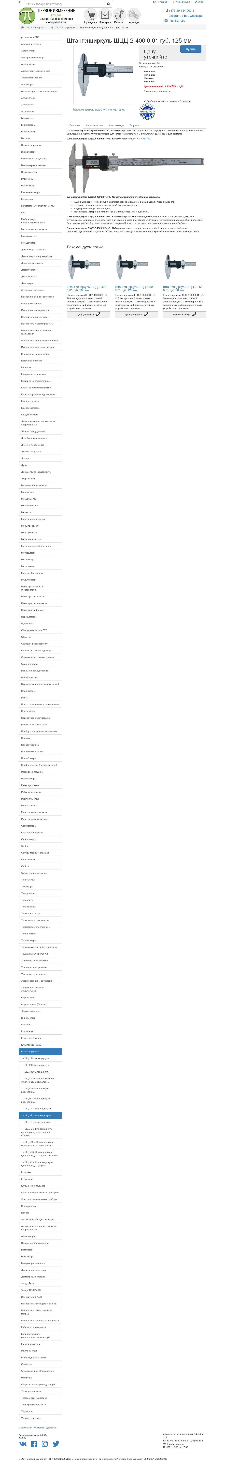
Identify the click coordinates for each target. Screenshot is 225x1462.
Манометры (27, 492)
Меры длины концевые (33, 518)
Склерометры (28, 839)
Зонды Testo (28, 1283)
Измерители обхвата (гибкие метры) (36, 1312)
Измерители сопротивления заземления (36, 332)
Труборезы (27, 1411)
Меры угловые (29, 532)
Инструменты (28, 1205)
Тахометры (27, 886)
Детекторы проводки (32, 262)
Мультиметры (28, 579)
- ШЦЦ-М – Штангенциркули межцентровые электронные (37, 1143)
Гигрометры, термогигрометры (38, 205)
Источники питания (31, 360)
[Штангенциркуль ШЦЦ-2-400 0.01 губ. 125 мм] (103, 74)
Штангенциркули (30, 1051)
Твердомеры (28, 893)
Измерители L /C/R (31, 1296)
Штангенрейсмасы (31, 1044)
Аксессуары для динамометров (38, 1219)
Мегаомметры (29, 498)
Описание (75, 125)
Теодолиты (27, 899)
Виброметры (28, 151)
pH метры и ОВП (30, 37)
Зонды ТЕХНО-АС (31, 1290)
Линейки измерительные (34, 438)
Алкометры (27, 84)
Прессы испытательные (34, 724)
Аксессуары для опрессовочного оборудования (38, 1227)
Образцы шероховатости (34, 643)
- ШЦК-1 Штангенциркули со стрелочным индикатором (37, 1080)
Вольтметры (27, 1256)
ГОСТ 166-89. (143, 138)
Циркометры (28, 1017)
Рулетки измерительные (34, 812)
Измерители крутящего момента (38, 1303)
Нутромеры (27, 623)
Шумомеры (27, 1178)
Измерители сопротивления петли (39, 340)
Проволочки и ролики (32, 751)
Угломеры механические (34, 960)
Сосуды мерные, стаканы (35, 852)
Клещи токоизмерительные (36, 380)
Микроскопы (28, 566)
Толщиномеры (29, 933)
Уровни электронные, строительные (32, 989)
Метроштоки (28, 552)
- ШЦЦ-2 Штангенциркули (36, 1115)
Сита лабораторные (32, 832)
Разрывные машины (32, 771)
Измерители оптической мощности (40, 1320)
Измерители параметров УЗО (37, 323)
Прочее (25, 1212)
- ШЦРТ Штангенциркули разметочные (35, 1100)
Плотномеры (28, 711)
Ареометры (27, 104)
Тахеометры (28, 879)
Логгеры (25, 458)
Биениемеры (28, 124)
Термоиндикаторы (31, 913)
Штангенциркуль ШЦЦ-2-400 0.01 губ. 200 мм (86, 288)
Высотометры (28, 185)
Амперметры (28, 1236)
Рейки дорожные (30, 785)
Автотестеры (28, 50)
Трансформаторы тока (33, 1404)
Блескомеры (28, 131)
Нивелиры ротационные (34, 603)
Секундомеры (28, 825)
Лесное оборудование (33, 431)
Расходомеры (28, 778)
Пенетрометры (29, 677)
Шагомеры (27, 1031)
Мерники (26, 512)
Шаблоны (26, 1024)
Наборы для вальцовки (33, 1357)
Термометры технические (35, 920)
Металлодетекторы (31, 539)
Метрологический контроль (36, 545)
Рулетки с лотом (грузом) (34, 818)
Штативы (26, 1172)
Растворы (26, 1377)
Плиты (24, 697)
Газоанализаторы (30, 192)
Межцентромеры (30, 505)
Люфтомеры (28, 478)
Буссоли (25, 138)
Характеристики (94, 125)
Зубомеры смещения (32, 289)
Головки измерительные (34, 229)
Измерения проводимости (35, 310)
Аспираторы (27, 111)
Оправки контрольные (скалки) (38, 657)
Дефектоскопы (29, 269)
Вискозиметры (29, 171)
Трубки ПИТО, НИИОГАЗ (34, 953)
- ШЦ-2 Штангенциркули (35, 1064)
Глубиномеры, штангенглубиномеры (33, 220)
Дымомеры (27, 283)
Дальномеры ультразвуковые (37, 256)
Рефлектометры (30, 798)
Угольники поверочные (33, 974)
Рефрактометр (29, 805)
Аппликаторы (28, 97)
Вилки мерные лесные (33, 165)
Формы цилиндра (30, 1011)
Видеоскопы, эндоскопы (34, 158)
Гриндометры (28, 242)
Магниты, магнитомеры (34, 485)
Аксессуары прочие (31, 77)
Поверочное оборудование (36, 717)
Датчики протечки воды (33, 1269)
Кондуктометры (29, 414)
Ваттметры (27, 1249)
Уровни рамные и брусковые (36, 980)
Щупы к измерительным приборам (40, 1192)
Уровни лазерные (30, 1418)
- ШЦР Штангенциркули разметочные (35, 1090)
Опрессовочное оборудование (37, 1370)
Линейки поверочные (32, 444)
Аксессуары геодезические (35, 70)
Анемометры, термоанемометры (39, 91)
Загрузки (134, 125)
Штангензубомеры (31, 1038)
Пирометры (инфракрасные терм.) (40, 684)
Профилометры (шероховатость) (39, 765)
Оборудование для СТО (34, 630)
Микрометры (28, 559)
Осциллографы (29, 663)
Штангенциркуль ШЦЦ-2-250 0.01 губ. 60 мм (182, 288)
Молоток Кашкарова (32, 572)
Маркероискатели (31, 1343)
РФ (158, 63)
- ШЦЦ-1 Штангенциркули (36, 1108)
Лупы (24, 465)
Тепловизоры (28, 906)
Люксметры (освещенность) (36, 471)
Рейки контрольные (31, 791)
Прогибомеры (28, 758)
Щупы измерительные (33, 1185)
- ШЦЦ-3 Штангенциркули (36, 1122)
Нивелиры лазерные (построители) (32, 588)
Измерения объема (31, 303)
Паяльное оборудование (34, 670)
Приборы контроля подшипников (39, 731)
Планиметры (28, 690)
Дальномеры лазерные (33, 249)
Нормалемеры (29, 616)
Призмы (25, 738)
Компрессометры (30, 407)
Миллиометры (29, 1350)
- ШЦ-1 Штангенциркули (35, 1058)
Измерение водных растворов (37, 296)
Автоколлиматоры (31, 43)
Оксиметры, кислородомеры (36, 650)
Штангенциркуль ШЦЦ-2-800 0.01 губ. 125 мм (134, 288)
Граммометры (29, 235)
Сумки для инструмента (34, 872)
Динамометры (29, 276)
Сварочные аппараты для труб (38, 1384)
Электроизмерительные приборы (39, 1199)
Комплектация (116, 125)
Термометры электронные (35, 926)
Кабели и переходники (33, 1327)
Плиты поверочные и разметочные (40, 704)
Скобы (24, 845)
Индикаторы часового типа (35, 353)
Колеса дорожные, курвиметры (38, 394)
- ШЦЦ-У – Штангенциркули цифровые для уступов (37, 1163)
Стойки (25, 866)
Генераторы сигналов (33, 1263)
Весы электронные (31, 145)
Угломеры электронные (34, 967)
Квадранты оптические (33, 374)
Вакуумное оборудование (35, 1242)
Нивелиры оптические (33, 596)
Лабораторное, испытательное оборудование (38, 423)
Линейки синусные (31, 451)
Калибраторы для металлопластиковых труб (35, 1335)
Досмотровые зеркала (33, 1276)
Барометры (27, 118)
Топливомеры (28, 940)
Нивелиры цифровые (32, 609)
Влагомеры (27, 178)
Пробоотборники (30, 744)
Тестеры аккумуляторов (34, 1397)
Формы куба (27, 997)
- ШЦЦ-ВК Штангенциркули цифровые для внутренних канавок (36, 1132)
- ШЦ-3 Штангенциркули (35, 1071)
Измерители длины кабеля (35, 316)
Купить (191, 49)
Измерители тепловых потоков (37, 347)
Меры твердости (30, 525)
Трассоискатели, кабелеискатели (39, 947)
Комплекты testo (30, 401)
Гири (23, 212)
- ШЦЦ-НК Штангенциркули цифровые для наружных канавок (39, 1153)
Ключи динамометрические (36, 387)
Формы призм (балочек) (34, 1004)
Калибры (26, 367)
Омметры (26, 1364)
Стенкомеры (28, 859)
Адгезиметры (28, 64)
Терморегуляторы (31, 1391)
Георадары (27, 198)
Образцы (26, 636)
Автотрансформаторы (33, 57)
